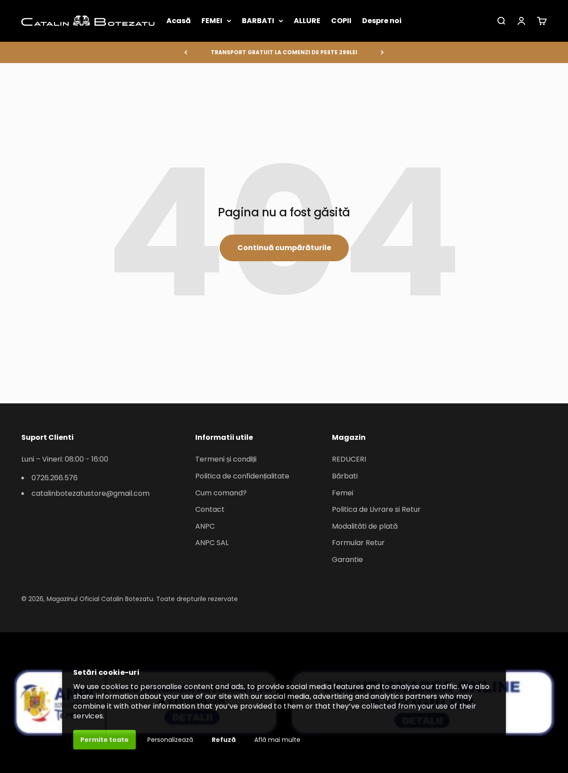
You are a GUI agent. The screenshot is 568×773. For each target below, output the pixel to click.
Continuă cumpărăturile (284, 248)
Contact (210, 509)
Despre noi (382, 21)
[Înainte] (382, 52)
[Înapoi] (185, 52)
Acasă (178, 21)
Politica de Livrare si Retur (376, 509)
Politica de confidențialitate (242, 476)
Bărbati (345, 476)
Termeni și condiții (225, 459)
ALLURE (307, 21)
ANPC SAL (212, 543)
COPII (341, 21)
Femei (342, 493)
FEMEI (211, 21)
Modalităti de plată (365, 526)
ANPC (205, 526)
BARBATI (258, 21)
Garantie (347, 559)
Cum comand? (221, 493)
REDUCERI (349, 459)
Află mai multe (277, 739)
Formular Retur (358, 543)
